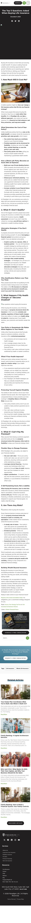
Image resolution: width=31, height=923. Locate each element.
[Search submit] (27, 638)
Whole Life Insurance (22, 668)
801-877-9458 (23, 889)
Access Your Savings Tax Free (13, 604)
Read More (4, 714)
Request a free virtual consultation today (11, 597)
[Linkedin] (11, 840)
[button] (12, 21)
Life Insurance (10, 668)
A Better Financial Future (11, 609)
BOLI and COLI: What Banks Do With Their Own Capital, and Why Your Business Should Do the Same (14, 771)
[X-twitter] (4, 840)
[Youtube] (19, 840)
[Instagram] (15, 840)
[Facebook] (8, 840)
